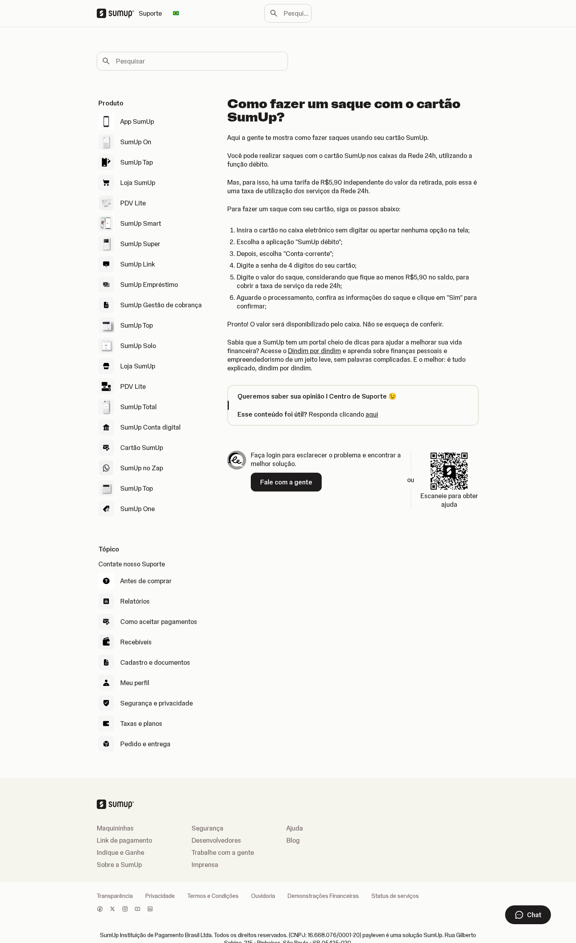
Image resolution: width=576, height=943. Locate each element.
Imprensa (205, 865)
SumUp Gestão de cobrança (161, 305)
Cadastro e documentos (155, 662)
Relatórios (135, 601)
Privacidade (160, 895)
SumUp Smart (140, 223)
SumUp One (137, 509)
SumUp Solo (138, 346)
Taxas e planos (141, 723)
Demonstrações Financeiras (323, 895)
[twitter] (112, 909)
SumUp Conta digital (150, 427)
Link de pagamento (124, 840)
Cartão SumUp (141, 448)
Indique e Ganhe (120, 852)
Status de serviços (395, 895)
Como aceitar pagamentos (158, 622)
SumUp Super (140, 244)
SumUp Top (136, 325)
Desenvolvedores (216, 840)
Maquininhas (115, 828)
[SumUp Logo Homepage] (118, 13)
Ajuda (294, 828)
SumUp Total (138, 407)
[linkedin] (150, 909)
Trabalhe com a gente (223, 852)
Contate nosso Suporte (131, 564)
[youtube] (137, 909)
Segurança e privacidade (156, 703)
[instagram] (125, 909)
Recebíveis (136, 642)
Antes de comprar (146, 581)
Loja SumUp (137, 183)
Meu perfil (134, 683)
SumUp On (135, 142)
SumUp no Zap (141, 468)
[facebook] (100, 909)
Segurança (207, 828)
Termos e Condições (213, 895)
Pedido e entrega (145, 744)
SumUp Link (137, 264)
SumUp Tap (136, 162)
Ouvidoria (263, 895)
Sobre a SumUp (119, 865)
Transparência (115, 895)
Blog (293, 840)
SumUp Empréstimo (149, 284)
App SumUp (137, 121)
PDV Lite (133, 203)
